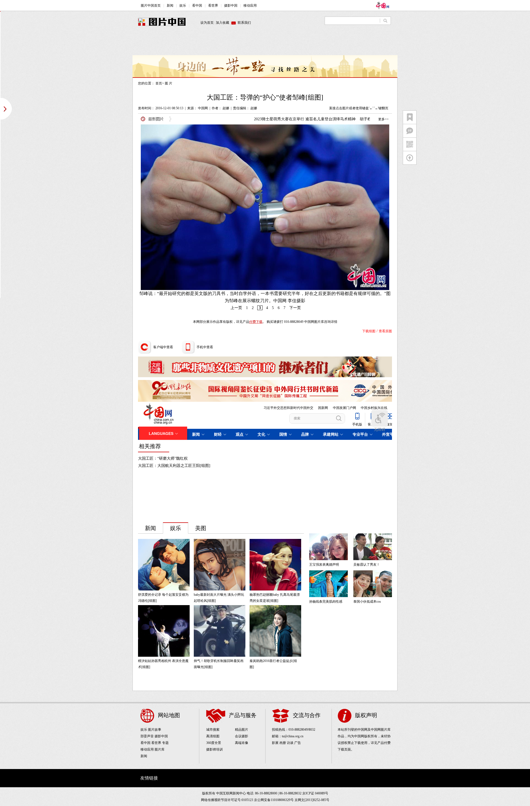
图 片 (168, 83)
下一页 (295, 308)
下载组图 (368, 331)
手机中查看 (205, 347)
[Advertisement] (265, 42)
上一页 (236, 308)
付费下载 (256, 322)
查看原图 (385, 331)
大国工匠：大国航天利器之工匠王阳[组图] (174, 466)
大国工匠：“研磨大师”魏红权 (163, 458)
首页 (158, 83)
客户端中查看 (163, 347)
